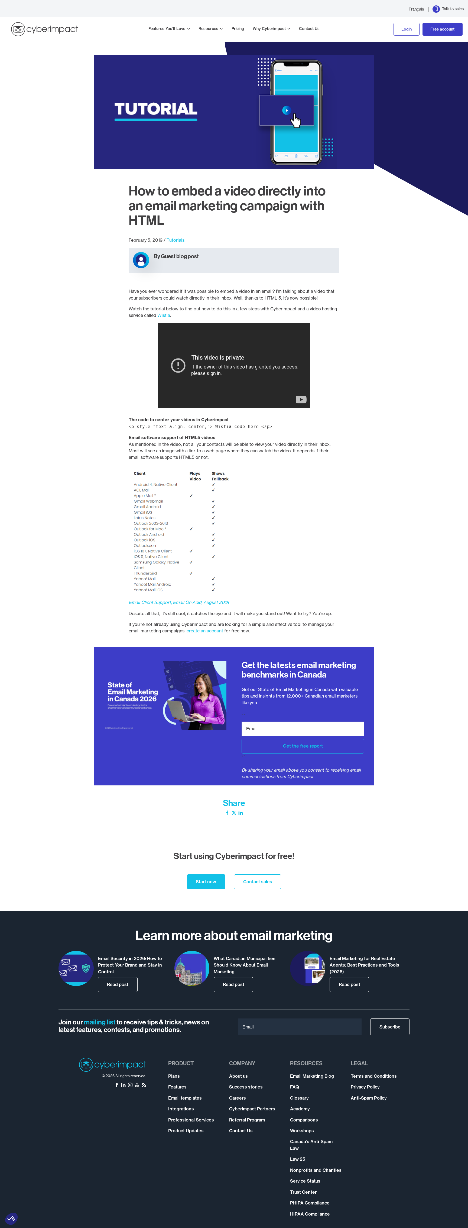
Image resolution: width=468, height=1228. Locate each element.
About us (238, 1076)
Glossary (299, 1098)
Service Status (305, 1181)
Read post (117, 984)
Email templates (185, 1098)
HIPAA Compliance (310, 1214)
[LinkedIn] (240, 813)
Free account (442, 29)
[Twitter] (234, 813)
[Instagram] (130, 1085)
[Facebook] (227, 813)
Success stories (246, 1087)
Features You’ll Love (166, 28)
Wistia (163, 315)
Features (177, 1087)
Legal (359, 1063)
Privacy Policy (365, 1087)
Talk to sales (453, 8)
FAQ (294, 1087)
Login (406, 29)
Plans (174, 1076)
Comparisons (304, 1120)
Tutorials (175, 240)
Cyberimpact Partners (252, 1108)
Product (181, 1063)
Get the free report (303, 746)
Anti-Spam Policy (369, 1098)
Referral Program (247, 1120)
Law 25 (297, 1159)
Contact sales (257, 881)
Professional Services (191, 1120)
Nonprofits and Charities (316, 1170)
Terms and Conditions (374, 1076)
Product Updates (186, 1130)
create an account (205, 630)
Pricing (238, 28)
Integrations (181, 1108)
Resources (208, 28)
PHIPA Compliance (310, 1203)
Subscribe (390, 1027)
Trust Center (303, 1192)
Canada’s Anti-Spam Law (311, 1145)
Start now (206, 881)
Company (242, 1063)
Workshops (302, 1130)
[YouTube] (137, 1085)
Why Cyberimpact (269, 28)
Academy (300, 1108)
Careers (237, 1098)
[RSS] (143, 1085)
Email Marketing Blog (312, 1076)
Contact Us (309, 28)
